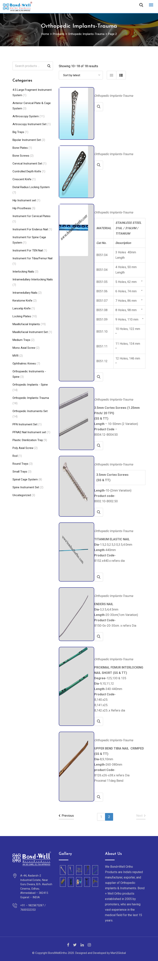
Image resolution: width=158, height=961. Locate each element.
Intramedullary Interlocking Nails (33, 279)
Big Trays (18, 132)
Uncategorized (22, 495)
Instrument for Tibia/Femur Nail (32, 258)
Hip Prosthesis (22, 208)
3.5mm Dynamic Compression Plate (116, 205)
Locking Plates (22, 316)
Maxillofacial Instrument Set (30, 332)
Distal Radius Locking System (31, 187)
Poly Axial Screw (23, 448)
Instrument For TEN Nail (28, 250)
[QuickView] (98, 106)
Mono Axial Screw (24, 348)
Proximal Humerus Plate (109, 147)
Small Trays (20, 471)
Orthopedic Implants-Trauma (31, 398)
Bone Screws (21, 155)
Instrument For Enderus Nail (30, 229)
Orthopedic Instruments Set (30, 411)
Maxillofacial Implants (26, 324)
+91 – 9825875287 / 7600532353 (33, 907)
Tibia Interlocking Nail (108, 733)
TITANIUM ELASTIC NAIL (110, 524)
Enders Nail (101, 589)
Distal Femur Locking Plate (111, 89)
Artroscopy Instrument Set (29, 124)
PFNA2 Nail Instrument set (29, 432)
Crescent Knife (22, 179)
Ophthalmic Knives (24, 363)
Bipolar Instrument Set (27, 140)
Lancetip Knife (22, 308)
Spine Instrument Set (26, 487)
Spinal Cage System (25, 479)
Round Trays (20, 463)
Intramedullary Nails (25, 292)
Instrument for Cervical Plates (31, 216)
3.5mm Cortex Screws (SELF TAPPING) (118, 457)
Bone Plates (20, 148)
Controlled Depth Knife (27, 171)
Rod (15, 456)
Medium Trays (21, 340)
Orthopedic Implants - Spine (30, 384)
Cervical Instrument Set (27, 163)
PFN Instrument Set (25, 424)
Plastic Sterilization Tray (28, 440)
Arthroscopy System (26, 116)
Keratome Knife (22, 300)
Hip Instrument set (24, 200)
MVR (15, 355)
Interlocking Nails (23, 271)
